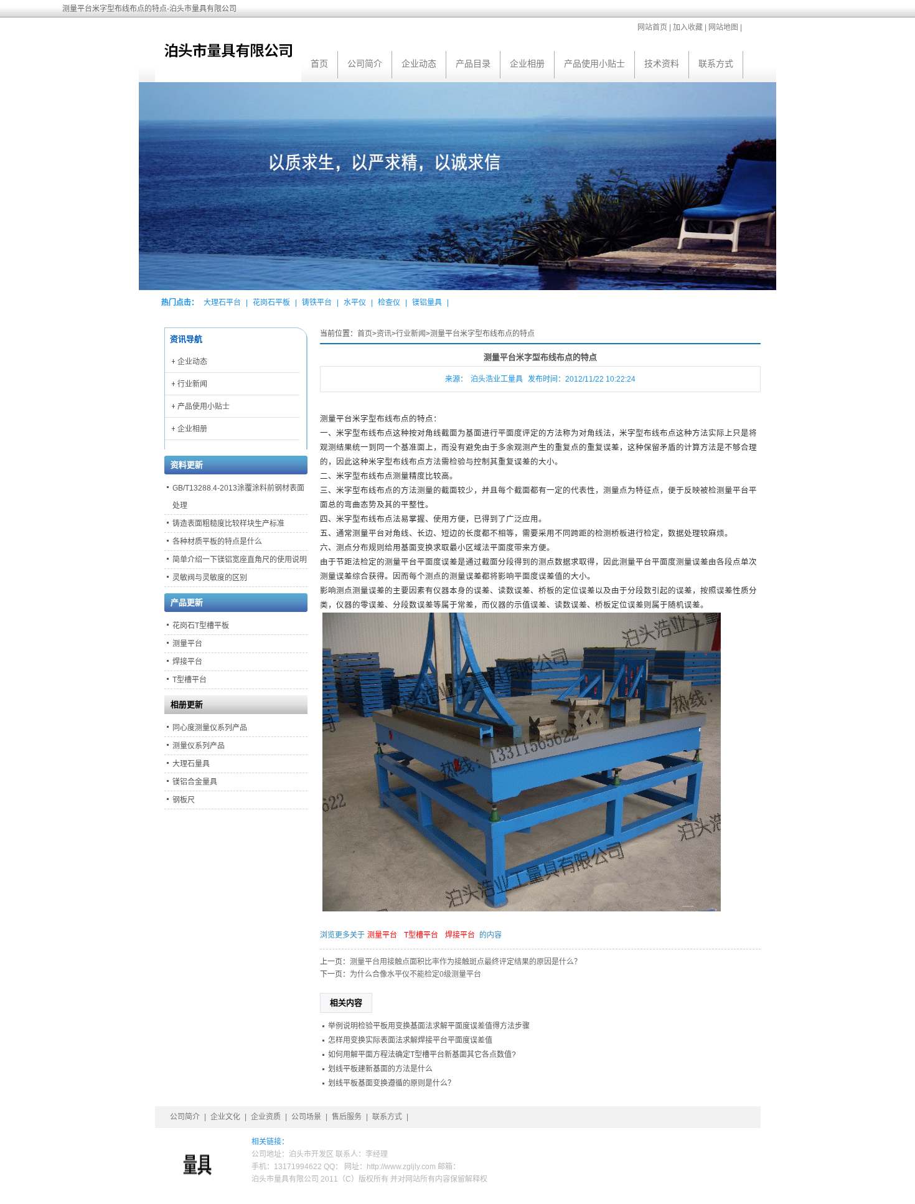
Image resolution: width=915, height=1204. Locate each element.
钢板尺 (183, 800)
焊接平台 (460, 935)
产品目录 (473, 63)
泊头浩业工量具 (497, 379)
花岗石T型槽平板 (200, 625)
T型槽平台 (421, 935)
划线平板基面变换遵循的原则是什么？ (391, 1083)
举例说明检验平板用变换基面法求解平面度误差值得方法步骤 (429, 1026)
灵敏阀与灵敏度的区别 (209, 577)
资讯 (384, 333)
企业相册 (527, 63)
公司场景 (306, 1116)
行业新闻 (411, 333)
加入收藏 (688, 27)
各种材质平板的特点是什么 (217, 541)
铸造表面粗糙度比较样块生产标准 (228, 523)
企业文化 (225, 1116)
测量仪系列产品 (198, 745)
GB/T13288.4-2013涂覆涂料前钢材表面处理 (238, 497)
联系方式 (715, 63)
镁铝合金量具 (194, 782)
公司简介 (364, 63)
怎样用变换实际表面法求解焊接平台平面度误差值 (410, 1040)
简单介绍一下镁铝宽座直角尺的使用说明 (239, 559)
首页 (319, 63)
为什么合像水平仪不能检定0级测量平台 (415, 974)
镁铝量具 (427, 302)
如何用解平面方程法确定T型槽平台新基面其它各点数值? (422, 1054)
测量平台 (382, 935)
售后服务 (347, 1116)
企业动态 (418, 63)
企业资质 (266, 1116)
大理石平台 (222, 302)
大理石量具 (191, 764)
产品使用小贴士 (594, 63)
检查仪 (389, 302)
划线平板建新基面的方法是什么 (380, 1069)
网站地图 (723, 27)
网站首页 (652, 27)
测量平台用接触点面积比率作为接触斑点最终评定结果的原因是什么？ (465, 961)
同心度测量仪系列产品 (209, 727)
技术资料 (661, 63)
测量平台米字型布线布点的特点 (482, 333)
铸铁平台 (317, 302)
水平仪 (355, 302)
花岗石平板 (271, 302)
